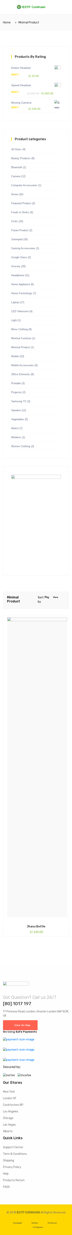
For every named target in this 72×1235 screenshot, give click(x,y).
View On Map (22, 1025)
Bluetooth (16, 167)
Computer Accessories (24, 185)
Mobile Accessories (22, 365)
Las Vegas (9, 1124)
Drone (14, 194)
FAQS (6, 1187)
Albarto (8, 1131)
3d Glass (16, 149)
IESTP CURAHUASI (28, 1212)
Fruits (14, 221)
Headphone (17, 275)
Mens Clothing (19, 329)
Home (7, 22)
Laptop (15, 302)
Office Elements (20, 374)
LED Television (20, 311)
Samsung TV (18, 401)
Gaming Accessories (23, 248)
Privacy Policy (12, 1167)
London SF (9, 1098)
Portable (16, 383)
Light (14, 320)
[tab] (61, 597)
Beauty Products (21, 158)
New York (9, 1091)
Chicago (8, 1118)
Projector (16, 392)
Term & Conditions (15, 1154)
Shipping (8, 1160)
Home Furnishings (21, 293)
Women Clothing (20, 446)
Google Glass (19, 257)
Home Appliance (20, 284)
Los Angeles (10, 1111)
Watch (15, 428)
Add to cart (12, 926)
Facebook (17, 1223)
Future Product (19, 230)
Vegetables (17, 419)
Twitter (34, 1223)
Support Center (13, 1147)
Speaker (16, 410)
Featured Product (21, 203)
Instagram (38, 1227)
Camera (15, 176)
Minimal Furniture (21, 338)
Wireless (16, 437)
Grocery (15, 266)
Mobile (15, 356)
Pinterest (52, 1223)
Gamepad (16, 239)
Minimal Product (20, 347)
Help (6, 1173)
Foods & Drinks (20, 212)
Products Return (14, 1180)
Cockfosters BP (13, 1105)
